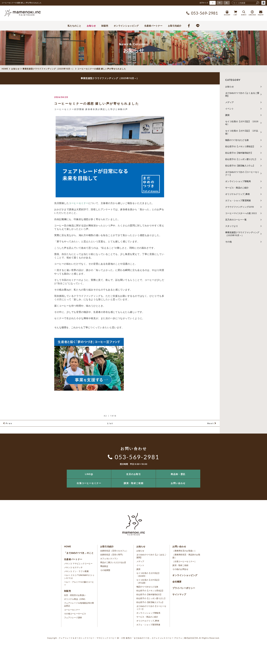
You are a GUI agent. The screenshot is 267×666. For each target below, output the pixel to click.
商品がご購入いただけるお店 (113, 562)
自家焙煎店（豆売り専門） (112, 554)
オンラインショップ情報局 (238, 181)
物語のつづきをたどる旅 (237, 140)
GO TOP (258, 471)
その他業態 (105, 570)
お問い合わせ (178, 483)
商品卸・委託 (178, 474)
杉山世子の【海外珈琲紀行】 (239, 153)
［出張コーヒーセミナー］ (184, 561)
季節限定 (104, 566)
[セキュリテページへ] (89, 389)
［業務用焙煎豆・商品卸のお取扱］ (186, 556)
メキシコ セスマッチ (73, 567)
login (263, 3)
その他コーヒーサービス (75, 613)
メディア (229, 102)
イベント (229, 108)
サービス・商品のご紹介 (237, 187)
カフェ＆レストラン (109, 558)
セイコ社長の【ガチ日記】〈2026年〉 (241, 123)
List (110, 423)
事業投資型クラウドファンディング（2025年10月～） (242, 234)
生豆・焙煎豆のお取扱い (75, 595)
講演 (227, 115)
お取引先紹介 (175, 25)
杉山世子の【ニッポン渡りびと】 (241, 159)
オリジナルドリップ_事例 (237, 194)
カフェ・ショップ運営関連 (238, 200)
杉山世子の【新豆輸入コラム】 (240, 165)
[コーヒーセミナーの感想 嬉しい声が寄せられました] (110, 156)
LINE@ (89, 474)
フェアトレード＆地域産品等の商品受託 (79, 604)
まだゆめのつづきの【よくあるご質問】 (242, 94)
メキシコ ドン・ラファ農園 (76, 571)
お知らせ (91, 25)
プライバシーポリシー (183, 588)
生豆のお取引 (133, 474)
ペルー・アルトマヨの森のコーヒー (79, 583)
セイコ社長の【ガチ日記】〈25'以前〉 (241, 132)
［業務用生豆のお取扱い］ (184, 550)
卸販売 (104, 25)
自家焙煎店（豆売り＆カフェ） (114, 550)
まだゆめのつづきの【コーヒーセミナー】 (242, 173)
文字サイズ (204, 3)
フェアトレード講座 (73, 617)
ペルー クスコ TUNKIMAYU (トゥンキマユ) (79, 576)
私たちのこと (74, 25)
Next (210, 423)
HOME (67, 546)
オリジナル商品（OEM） (75, 599)
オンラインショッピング (126, 25)
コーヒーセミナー (78, 203)
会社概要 (176, 581)
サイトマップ (179, 594)
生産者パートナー (153, 25)
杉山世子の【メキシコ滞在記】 (240, 146)
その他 (229, 241)
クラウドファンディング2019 (239, 207)
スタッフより (231, 226)
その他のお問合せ (180, 569)
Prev (9, 423)
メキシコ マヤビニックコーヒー (78, 563)
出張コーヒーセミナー (89, 483)
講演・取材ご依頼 (133, 483)
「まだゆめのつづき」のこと (79, 552)
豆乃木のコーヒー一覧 (236, 219)
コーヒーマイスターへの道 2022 (241, 213)
